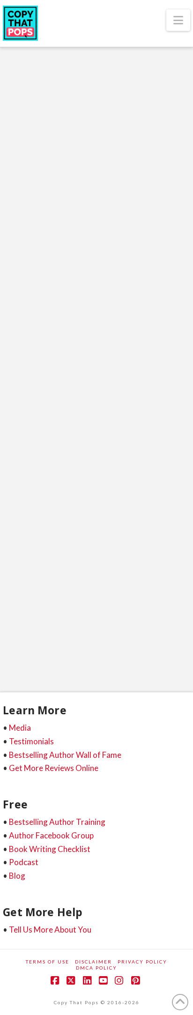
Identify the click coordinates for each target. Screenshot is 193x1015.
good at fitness (79, 583)
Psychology (99, 433)
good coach (24, 600)
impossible (62, 616)
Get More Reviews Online (53, 768)
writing (131, 633)
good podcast (70, 600)
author (19, 566)
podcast (19, 633)
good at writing (133, 583)
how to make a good (128, 600)
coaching (165, 566)
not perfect (105, 616)
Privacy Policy (142, 961)
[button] (178, 20)
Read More (42, 533)
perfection (149, 616)
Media (20, 728)
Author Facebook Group (51, 835)
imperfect (22, 616)
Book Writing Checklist (49, 849)
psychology (59, 633)
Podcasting (45, 433)
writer (97, 633)
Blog (17, 876)
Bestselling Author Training (57, 822)
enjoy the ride (27, 583)
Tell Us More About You (50, 929)
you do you (23, 650)
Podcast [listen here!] (122, 423)
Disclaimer (93, 961)
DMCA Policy (96, 968)
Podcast (23, 862)
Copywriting (47, 423)
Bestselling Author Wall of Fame (65, 755)
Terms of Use (47, 961)
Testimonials (31, 741)
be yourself (58, 566)
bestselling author (113, 566)
